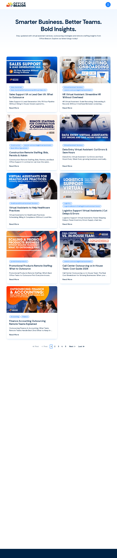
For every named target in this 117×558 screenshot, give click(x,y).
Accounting (15, 317)
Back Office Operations (19, 148)
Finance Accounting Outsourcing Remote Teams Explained (27, 322)
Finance (25, 317)
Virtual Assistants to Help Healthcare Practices (29, 209)
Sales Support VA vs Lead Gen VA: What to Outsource (31, 96)
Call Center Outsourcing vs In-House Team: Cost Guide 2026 (82, 267)
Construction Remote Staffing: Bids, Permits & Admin (28, 154)
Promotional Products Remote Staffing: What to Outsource (30, 267)
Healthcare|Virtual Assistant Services (24, 203)
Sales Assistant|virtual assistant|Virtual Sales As (28, 90)
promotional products (19, 261)
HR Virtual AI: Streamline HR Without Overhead (81, 96)
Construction (15, 145)
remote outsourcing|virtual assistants (78, 90)
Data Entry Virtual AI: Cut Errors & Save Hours (84, 151)
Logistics (67, 203)
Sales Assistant (16, 87)
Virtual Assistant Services (73, 87)
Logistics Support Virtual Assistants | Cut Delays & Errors (84, 212)
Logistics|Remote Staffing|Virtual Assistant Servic (82, 206)
